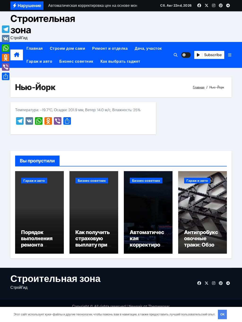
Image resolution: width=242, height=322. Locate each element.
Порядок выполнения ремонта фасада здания (36, 244)
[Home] (16, 55)
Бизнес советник (76, 61)
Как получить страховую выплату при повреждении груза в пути (93, 244)
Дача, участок (148, 48)
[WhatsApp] (5, 48)
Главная (34, 48)
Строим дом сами (67, 48)
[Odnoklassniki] (5, 57)
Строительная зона (42, 24)
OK (222, 314)
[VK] (5, 38)
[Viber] (5, 67)
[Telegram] (5, 29)
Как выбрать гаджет (120, 61)
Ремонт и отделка (110, 48)
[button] (230, 55)
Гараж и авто (39, 61)
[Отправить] (5, 76)
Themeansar (158, 306)
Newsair (136, 306)
